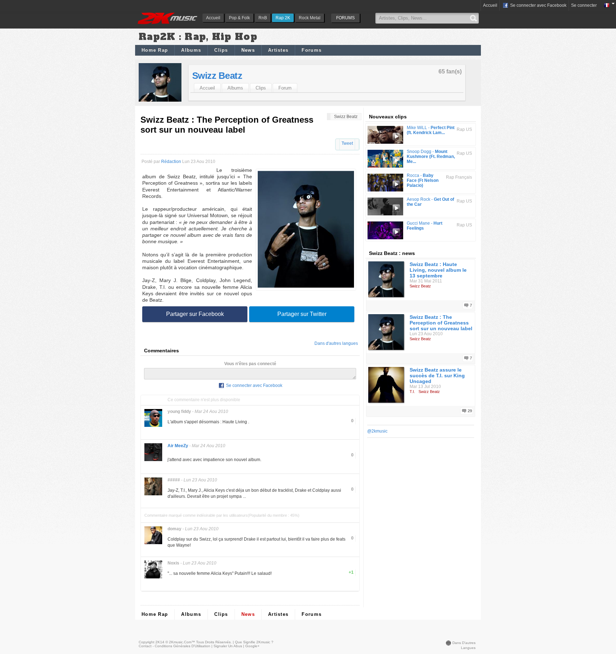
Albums (191, 50)
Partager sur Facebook (195, 314)
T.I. (412, 391)
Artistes (278, 50)
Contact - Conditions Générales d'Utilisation (174, 646)
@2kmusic (377, 431)
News (248, 50)
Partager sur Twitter (302, 314)
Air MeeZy (178, 445)
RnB (262, 17)
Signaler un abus (228, 646)
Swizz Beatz (217, 75)
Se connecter (584, 5)
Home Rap (155, 50)
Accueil (213, 17)
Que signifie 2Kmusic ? (254, 642)
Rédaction (171, 161)
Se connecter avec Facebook (537, 5)
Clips (221, 50)
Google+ (252, 646)
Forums (312, 50)
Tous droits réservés (213, 642)
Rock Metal (309, 17)
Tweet (347, 143)
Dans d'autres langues (336, 343)
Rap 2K (283, 17)
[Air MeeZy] (153, 461)
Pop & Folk (239, 17)
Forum (285, 88)
